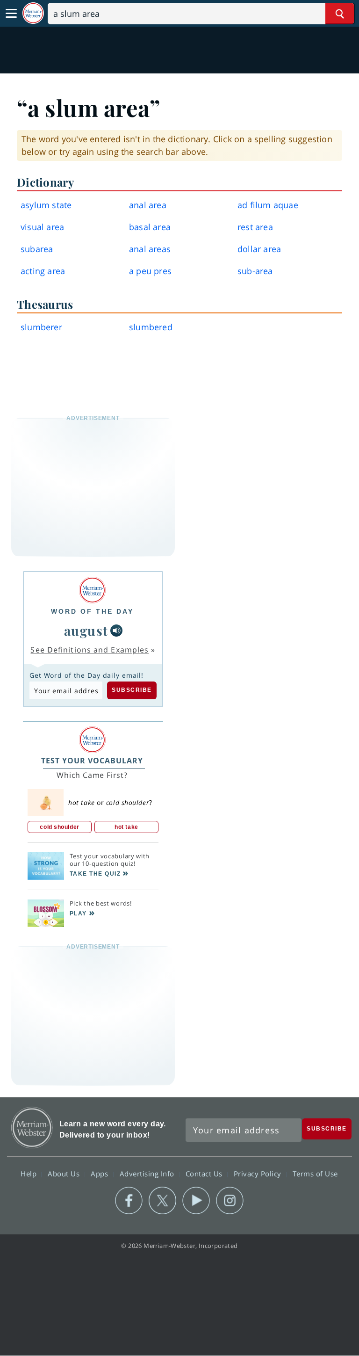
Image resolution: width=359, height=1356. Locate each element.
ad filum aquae (267, 204)
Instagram (230, 1201)
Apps (100, 1173)
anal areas (150, 248)
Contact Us (205, 1173)
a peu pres (150, 270)
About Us (65, 1173)
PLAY (78, 913)
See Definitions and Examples (89, 650)
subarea (37, 248)
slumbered (150, 327)
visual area (42, 226)
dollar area (259, 248)
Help (30, 1173)
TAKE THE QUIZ (95, 873)
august (86, 630)
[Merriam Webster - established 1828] (33, 13)
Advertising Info (148, 1173)
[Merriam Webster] (92, 590)
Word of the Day (92, 611)
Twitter (162, 1201)
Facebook (129, 1201)
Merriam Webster (32, 1127)
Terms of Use (315, 1173)
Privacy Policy (259, 1173)
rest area (255, 226)
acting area (43, 270)
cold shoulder (59, 827)
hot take (126, 827)
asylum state (46, 204)
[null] (116, 630)
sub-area (255, 270)
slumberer (41, 327)
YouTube (196, 1201)
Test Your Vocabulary (92, 760)
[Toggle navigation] (11, 14)
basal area (150, 226)
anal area (147, 204)
